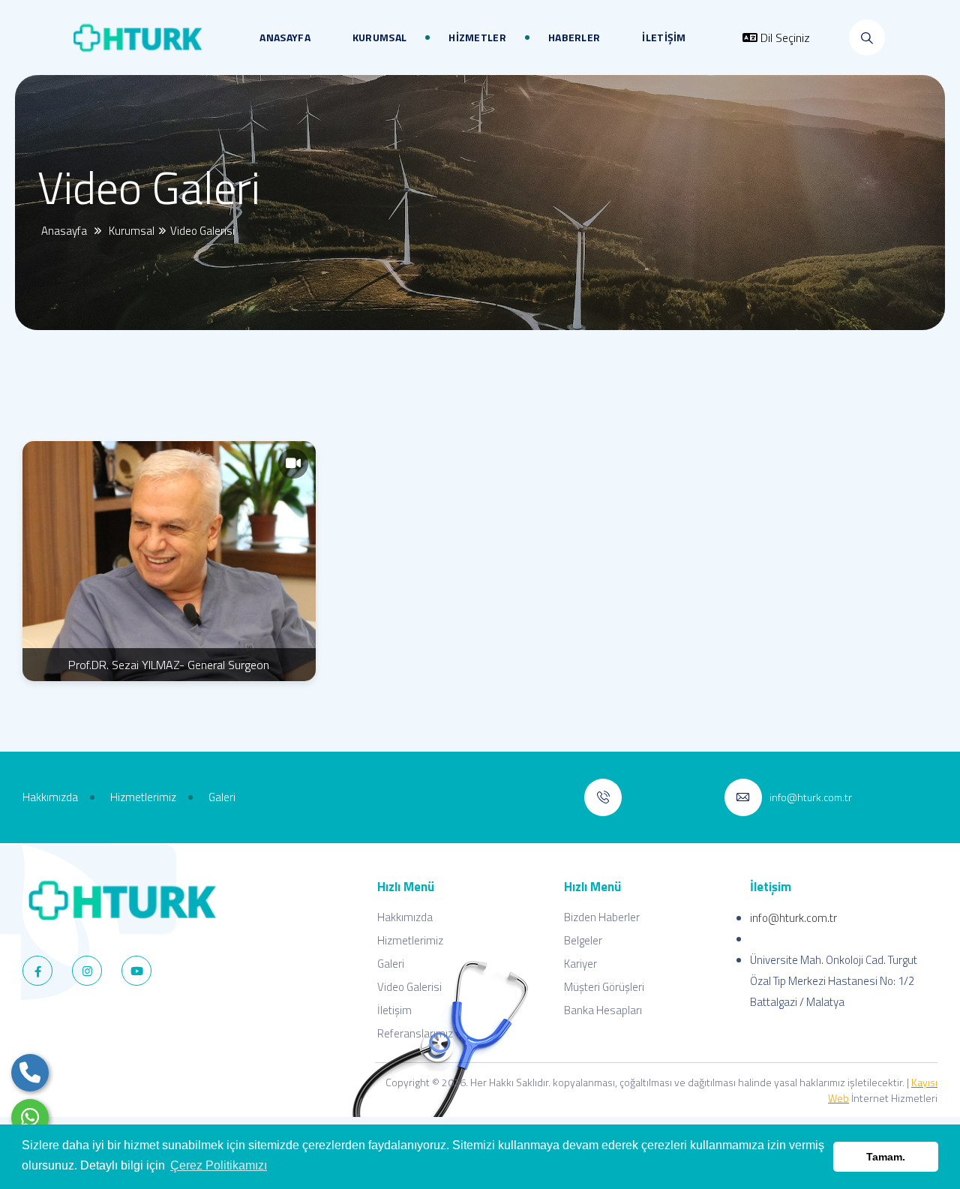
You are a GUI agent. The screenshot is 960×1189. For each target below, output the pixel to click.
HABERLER (574, 37)
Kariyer (580, 963)
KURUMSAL (379, 37)
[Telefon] (30, 1072)
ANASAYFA (285, 37)
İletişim (394, 1010)
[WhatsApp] (30, 1117)
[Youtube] (137, 971)
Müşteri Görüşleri (604, 986)
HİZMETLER (477, 37)
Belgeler (583, 940)
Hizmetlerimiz (410, 940)
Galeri (390, 963)
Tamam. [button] (885, 1157)
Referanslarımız (415, 1033)
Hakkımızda (405, 917)
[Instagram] (87, 971)
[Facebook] (37, 971)
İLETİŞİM (664, 37)
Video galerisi (204, 230)
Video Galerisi (409, 986)
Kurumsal (133, 230)
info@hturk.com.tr (793, 917)
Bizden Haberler (602, 917)
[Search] (867, 38)
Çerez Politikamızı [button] (218, 1165)
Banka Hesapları (603, 1010)
